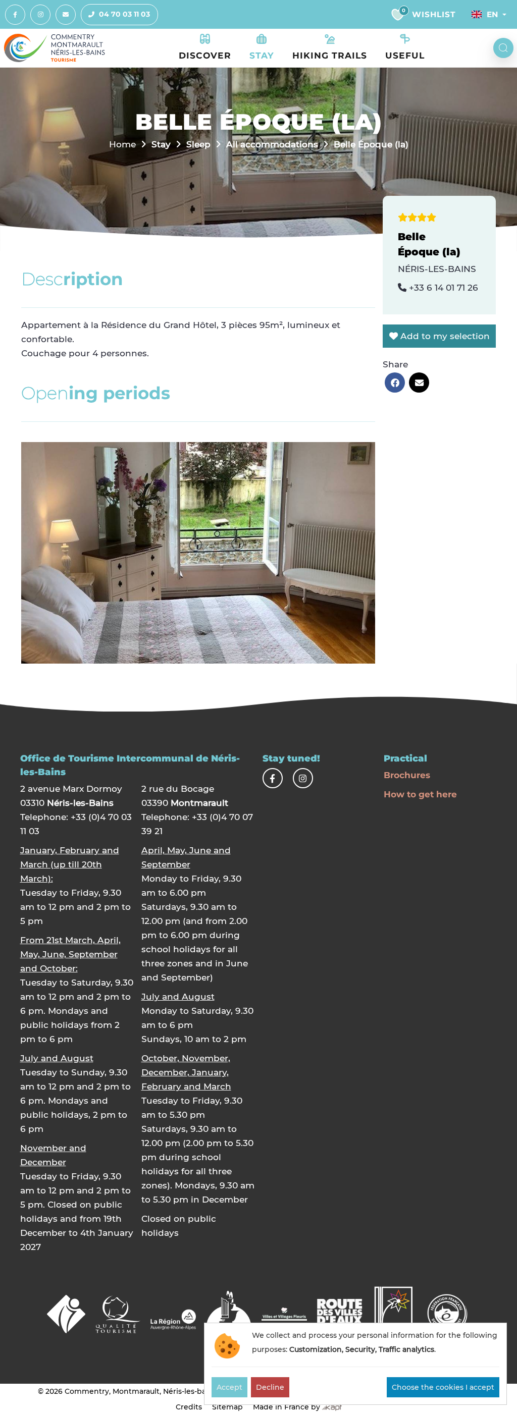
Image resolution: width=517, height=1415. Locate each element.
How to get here (420, 794)
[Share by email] (419, 382)
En (492, 14)
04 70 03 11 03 (124, 14)
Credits (189, 1406)
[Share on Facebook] (395, 382)
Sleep (198, 144)
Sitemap (227, 1406)
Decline (270, 1387)
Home (122, 144)
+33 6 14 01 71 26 (442, 287)
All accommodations (272, 144)
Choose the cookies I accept (443, 1387)
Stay (161, 144)
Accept (229, 1387)
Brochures (407, 775)
